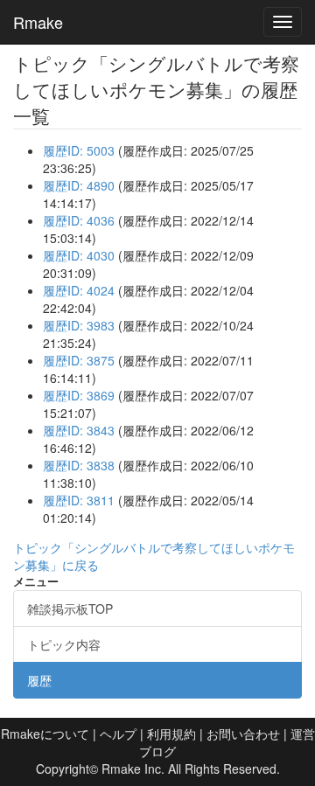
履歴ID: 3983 (79, 325)
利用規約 (171, 733)
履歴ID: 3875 (79, 360)
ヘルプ (118, 733)
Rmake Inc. (133, 768)
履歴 (39, 680)
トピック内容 (64, 644)
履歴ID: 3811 (79, 500)
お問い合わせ (243, 733)
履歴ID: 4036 (79, 220)
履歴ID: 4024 (79, 290)
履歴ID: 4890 (79, 185)
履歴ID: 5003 (79, 150)
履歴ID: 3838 (79, 465)
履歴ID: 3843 (79, 430)
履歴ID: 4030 (79, 255)
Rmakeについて (45, 733)
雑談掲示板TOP (70, 608)
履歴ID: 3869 (79, 395)
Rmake (38, 21)
